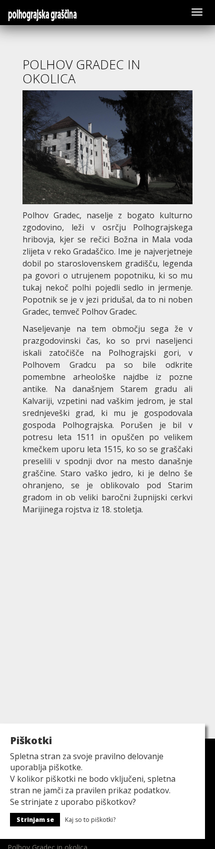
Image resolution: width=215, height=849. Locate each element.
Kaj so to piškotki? (90, 819)
